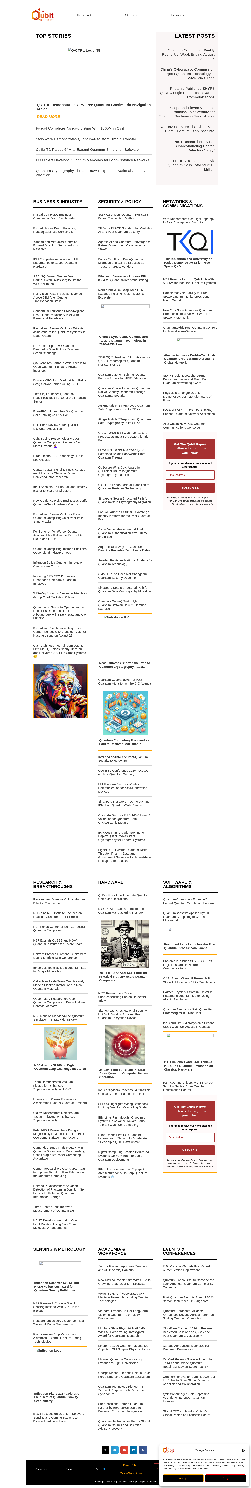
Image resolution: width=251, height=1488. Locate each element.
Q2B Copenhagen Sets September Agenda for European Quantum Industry (186, 1397)
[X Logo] (97, 1469)
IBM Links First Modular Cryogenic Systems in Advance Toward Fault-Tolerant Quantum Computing (121, 1121)
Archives (176, 15)
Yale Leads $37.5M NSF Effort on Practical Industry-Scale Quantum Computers (123, 976)
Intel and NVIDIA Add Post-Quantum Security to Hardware (123, 758)
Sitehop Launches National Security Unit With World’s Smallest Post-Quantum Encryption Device (122, 1014)
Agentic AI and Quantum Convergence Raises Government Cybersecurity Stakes (124, 245)
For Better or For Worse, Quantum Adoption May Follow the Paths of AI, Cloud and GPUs (58, 535)
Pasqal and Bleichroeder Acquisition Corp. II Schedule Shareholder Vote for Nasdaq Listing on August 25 (59, 631)
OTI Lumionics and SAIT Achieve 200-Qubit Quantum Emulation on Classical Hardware (188, 1065)
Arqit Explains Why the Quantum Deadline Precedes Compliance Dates (124, 548)
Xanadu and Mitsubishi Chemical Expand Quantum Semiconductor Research (56, 245)
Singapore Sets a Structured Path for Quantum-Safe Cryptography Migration (124, 500)
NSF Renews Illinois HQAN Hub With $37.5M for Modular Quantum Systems (189, 281)
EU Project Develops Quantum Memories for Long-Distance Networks (92, 160)
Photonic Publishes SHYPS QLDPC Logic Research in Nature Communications (187, 92)
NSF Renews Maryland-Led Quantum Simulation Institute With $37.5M (59, 1018)
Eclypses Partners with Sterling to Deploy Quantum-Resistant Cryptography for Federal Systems (121, 836)
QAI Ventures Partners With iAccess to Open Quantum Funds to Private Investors (59, 366)
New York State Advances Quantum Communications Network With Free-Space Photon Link (188, 314)
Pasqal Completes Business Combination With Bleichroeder (54, 216)
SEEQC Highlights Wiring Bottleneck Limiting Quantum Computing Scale (123, 1105)
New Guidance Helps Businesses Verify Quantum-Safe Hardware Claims (60, 502)
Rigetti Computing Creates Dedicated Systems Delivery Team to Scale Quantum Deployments (123, 1155)
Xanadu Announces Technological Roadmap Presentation (186, 1347)
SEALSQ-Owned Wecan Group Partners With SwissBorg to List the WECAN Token (57, 280)
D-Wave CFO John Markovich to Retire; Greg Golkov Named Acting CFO (60, 382)
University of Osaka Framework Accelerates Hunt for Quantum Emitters (60, 1101)
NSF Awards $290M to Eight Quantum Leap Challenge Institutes (60, 1067)
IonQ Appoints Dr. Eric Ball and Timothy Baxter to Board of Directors (60, 488)
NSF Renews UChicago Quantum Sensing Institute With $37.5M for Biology (56, 1307)
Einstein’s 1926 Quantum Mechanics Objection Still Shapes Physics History (124, 1347)
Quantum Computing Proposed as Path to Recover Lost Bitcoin (124, 742)
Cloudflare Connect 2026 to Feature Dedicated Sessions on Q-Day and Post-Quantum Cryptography (187, 1332)
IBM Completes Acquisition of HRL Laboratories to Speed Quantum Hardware (56, 263)
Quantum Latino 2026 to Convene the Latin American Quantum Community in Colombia (189, 1283)
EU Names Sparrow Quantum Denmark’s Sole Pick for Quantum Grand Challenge (56, 349)
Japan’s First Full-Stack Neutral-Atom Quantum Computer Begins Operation (123, 1073)
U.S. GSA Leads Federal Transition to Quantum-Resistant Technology (123, 486)
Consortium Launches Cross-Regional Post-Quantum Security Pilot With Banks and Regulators (59, 314)
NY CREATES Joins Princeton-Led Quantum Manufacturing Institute (122, 910)
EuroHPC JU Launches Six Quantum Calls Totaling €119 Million (191, 165)
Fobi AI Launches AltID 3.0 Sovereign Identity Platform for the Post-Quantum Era (124, 515)
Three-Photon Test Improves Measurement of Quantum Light (54, 1208)
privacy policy (193, 504)
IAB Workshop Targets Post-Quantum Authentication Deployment (188, 1268)
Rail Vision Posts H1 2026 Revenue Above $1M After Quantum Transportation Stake (57, 297)
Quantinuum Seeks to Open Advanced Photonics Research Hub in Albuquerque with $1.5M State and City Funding (60, 613)
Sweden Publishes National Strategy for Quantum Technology (125, 562)
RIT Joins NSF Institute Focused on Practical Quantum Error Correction (57, 915)
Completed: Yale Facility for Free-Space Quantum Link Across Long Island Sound (186, 296)
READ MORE (48, 117)
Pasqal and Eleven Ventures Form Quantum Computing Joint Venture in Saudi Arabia (58, 518)
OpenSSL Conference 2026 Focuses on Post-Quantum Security (123, 772)
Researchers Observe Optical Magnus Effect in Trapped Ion (59, 901)
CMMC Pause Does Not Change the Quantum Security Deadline (123, 576)
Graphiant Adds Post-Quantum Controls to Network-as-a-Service (190, 329)
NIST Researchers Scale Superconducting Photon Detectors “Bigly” (194, 146)
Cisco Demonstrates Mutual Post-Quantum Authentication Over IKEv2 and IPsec (123, 533)
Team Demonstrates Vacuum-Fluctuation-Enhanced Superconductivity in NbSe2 (53, 1085)
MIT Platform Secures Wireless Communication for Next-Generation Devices (122, 788)
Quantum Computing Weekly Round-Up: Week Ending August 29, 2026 (188, 54)
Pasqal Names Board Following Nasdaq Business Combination (54, 230)
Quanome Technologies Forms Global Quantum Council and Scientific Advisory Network (124, 1425)
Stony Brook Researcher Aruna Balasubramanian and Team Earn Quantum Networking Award (186, 379)
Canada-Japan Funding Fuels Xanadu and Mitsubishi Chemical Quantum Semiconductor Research (59, 473)
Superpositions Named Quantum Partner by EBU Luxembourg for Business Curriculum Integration (120, 1407)
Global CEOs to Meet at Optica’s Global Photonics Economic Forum (186, 1413)
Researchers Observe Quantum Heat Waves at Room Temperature (58, 1322)
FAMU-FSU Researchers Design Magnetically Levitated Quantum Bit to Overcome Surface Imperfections (59, 1134)
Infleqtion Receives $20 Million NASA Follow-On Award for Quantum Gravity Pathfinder (56, 1286)
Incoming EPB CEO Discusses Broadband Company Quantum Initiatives (54, 580)
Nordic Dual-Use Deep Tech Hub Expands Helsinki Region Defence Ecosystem (121, 293)
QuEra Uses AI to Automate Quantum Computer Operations (123, 897)
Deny (226, 1478)
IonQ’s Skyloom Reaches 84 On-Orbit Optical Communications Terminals (124, 1092)
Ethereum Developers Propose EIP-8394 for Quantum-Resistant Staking (123, 278)
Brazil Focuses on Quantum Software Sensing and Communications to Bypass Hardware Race (58, 1417)
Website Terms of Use (131, 1473)
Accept (183, 1478)
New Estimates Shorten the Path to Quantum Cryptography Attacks (124, 665)
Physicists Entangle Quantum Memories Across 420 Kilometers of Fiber (187, 396)
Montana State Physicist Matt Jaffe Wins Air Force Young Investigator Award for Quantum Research (121, 1332)
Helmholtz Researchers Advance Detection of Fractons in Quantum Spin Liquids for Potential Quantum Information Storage (59, 1191)
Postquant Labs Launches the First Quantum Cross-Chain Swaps (189, 946)
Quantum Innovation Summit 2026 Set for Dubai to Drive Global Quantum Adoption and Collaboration (189, 1380)
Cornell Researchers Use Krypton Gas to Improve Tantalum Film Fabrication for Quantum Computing (59, 1172)
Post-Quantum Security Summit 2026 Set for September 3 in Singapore (188, 1299)
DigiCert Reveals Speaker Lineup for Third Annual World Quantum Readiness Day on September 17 (188, 1363)
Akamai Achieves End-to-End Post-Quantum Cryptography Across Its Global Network (189, 358)
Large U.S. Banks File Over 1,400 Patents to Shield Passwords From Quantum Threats (121, 453)
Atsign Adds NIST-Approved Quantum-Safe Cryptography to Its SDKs (124, 407)
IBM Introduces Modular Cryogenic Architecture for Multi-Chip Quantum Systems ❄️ (122, 1173)
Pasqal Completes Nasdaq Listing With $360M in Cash (80, 128)
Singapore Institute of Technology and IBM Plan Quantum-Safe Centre (124, 803)
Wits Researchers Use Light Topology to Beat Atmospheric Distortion (188, 220)
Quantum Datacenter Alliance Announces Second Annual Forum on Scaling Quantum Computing (188, 1314)
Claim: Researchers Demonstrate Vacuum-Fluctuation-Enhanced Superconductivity (56, 1116)
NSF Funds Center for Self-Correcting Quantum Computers (59, 928)
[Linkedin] (104, 1469)
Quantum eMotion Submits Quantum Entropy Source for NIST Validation (123, 376)
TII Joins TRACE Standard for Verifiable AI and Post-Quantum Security (125, 230)
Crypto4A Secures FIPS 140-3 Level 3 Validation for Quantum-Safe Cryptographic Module (124, 819)
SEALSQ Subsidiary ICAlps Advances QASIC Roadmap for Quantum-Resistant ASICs (124, 361)
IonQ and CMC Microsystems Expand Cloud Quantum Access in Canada (188, 1024)
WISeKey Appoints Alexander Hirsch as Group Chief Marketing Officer (60, 595)
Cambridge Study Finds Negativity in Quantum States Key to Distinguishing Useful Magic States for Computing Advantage (59, 1153)
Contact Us (71, 1469)
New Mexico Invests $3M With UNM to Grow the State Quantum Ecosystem (124, 1281)
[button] (244, 1450)
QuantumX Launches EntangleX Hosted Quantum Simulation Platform (188, 901)
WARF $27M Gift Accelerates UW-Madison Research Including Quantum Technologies (124, 1297)
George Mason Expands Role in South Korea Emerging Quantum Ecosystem (124, 1374)
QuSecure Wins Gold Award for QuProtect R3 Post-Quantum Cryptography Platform (119, 471)
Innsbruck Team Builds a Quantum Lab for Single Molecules (59, 969)
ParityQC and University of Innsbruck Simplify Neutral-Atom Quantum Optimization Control (188, 1086)
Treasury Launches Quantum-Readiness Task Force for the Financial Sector (59, 397)
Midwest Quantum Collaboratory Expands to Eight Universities (120, 1361)
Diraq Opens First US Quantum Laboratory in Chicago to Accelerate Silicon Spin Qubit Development (122, 1138)
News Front (84, 15)
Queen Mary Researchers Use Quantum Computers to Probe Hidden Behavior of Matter (59, 1002)
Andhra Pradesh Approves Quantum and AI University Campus (123, 1268)
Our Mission (41, 1469)
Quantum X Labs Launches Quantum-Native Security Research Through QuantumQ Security (124, 392)
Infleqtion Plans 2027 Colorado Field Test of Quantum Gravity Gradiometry (56, 1397)
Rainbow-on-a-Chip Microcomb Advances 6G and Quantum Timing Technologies (57, 1338)
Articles (129, 15)
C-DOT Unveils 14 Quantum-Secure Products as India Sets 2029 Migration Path (124, 436)
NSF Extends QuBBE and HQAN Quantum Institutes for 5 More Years (57, 942)
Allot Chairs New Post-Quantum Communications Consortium (184, 425)
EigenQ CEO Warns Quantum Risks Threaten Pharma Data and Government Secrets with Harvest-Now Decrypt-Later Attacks (124, 855)
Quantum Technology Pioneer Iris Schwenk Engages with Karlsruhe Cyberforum (121, 1390)
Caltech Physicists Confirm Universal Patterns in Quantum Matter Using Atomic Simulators (188, 995)
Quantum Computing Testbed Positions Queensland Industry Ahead (60, 550)
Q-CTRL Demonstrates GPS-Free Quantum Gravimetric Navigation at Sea (94, 107)
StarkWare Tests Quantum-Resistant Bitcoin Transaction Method (123, 216)
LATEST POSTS (195, 36)
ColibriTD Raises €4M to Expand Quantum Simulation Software (87, 149)
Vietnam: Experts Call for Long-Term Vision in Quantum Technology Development (123, 1314)
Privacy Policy (130, 1465)
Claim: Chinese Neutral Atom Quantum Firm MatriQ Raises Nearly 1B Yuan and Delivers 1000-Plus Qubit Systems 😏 (59, 651)
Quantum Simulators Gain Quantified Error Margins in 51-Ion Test (188, 1011)
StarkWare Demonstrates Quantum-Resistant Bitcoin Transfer (86, 139)
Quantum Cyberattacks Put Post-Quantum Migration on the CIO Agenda (124, 681)
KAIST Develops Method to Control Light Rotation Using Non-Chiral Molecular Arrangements (57, 1224)
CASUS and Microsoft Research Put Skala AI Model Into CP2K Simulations (189, 980)
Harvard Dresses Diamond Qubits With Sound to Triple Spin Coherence (59, 956)
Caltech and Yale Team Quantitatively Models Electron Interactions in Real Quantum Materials (58, 985)
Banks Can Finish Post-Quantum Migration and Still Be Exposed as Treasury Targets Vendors (121, 263)
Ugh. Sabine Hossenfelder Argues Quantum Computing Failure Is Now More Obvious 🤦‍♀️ (57, 442)
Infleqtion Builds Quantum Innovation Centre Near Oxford (58, 564)
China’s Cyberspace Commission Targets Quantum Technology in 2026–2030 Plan (187, 73)
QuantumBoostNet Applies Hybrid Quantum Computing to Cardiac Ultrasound (186, 916)
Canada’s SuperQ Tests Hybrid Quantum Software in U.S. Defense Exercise (122, 605)
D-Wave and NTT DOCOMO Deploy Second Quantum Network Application (189, 412)
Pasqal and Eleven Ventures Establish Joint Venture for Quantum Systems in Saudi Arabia (187, 112)
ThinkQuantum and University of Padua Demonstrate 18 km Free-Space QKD (188, 262)
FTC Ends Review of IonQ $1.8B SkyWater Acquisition (55, 426)
